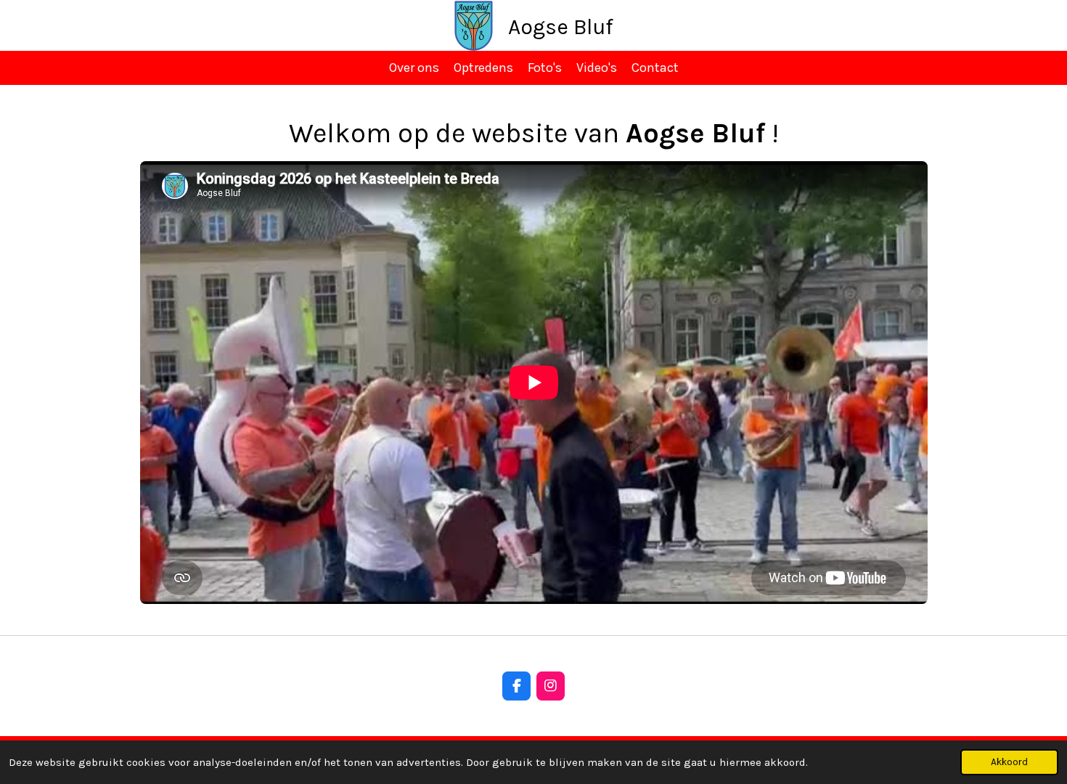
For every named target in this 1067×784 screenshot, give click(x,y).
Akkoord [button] (1009, 761)
